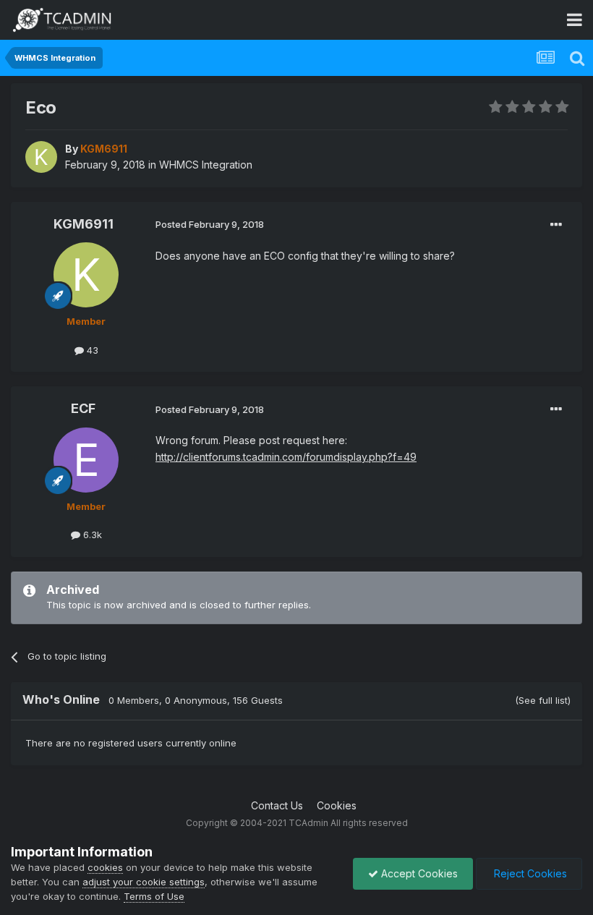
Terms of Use (154, 896)
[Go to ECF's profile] (86, 460)
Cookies (337, 805)
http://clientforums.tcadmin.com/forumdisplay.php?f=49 (286, 457)
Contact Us (277, 805)
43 (91, 350)
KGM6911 (84, 223)
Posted (209, 224)
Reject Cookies (529, 873)
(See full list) (543, 700)
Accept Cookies (418, 873)
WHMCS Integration (205, 164)
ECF (83, 408)
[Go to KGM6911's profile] (41, 157)
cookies (105, 867)
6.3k (91, 534)
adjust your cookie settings (143, 882)
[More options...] (556, 225)
